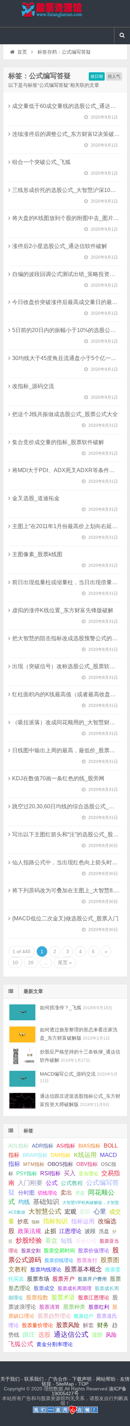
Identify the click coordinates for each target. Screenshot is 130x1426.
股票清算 (49, 1307)
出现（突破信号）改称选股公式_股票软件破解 (69, 666)
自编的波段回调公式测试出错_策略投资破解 (66, 274)
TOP (83, 1384)
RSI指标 (50, 1173)
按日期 (96, 76)
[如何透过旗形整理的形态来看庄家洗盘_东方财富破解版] (22, 1034)
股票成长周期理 (75, 1288)
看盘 (51, 1240)
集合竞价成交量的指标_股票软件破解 (58, 442)
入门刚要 (30, 1182)
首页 (22, 52)
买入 (70, 1173)
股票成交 (44, 1288)
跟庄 (29, 1334)
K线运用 (85, 1154)
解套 (88, 1325)
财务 (103, 1325)
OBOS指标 (60, 1164)
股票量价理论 (37, 1325)
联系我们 (34, 1379)
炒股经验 (29, 1240)
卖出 (66, 1192)
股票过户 (83, 1316)
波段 (90, 1231)
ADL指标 (18, 1146)
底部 (84, 1211)
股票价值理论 (93, 1250)
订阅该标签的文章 (23, 82)
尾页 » (65, 962)
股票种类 (74, 1307)
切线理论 (47, 1193)
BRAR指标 (35, 1155)
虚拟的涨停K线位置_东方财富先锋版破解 (62, 610)
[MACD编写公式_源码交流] (22, 1078)
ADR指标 (42, 1146)
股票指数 (37, 1297)
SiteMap (65, 1384)
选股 (44, 1334)
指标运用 (83, 1221)
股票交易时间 (59, 1250)
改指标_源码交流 (33, 386)
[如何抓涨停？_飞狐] (22, 1012)
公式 (52, 1183)
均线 (24, 1202)
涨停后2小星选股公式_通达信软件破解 (59, 246)
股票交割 (31, 1250)
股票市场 (38, 1279)
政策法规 (29, 1231)
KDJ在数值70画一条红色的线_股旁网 (58, 778)
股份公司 (86, 1241)
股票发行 (87, 1260)
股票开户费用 (92, 1279)
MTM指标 (33, 1164)
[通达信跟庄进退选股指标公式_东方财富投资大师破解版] (22, 1101)
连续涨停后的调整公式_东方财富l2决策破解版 (68, 134)
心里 (100, 1211)
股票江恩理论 (93, 1297)
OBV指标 (87, 1164)
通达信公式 (71, 1334)
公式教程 (72, 1183)
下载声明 (82, 1379)
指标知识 (55, 1221)
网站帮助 (105, 1379)
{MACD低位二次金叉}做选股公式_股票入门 (65, 918)
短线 (66, 1240)
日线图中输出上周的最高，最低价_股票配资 (66, 750)
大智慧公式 (44, 1211)
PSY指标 (26, 1173)
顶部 (97, 1335)
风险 (111, 1335)
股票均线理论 (45, 1269)
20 (31, 962)
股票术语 (63, 1297)
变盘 (80, 1193)
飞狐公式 (20, 1344)
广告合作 (58, 1379)
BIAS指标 (89, 1146)
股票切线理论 (58, 1260)
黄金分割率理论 (54, 1344)
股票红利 (98, 1307)
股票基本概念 (83, 1269)
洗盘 (104, 1231)
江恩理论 (70, 1231)
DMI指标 (61, 1155)
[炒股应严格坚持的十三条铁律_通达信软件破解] (22, 1056)
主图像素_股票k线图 (37, 554)
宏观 (70, 1211)
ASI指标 (66, 1146)
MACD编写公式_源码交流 (68, 1074)
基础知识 (46, 1201)
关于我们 (10, 1379)
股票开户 (63, 1279)
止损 (50, 1231)
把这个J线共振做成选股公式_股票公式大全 (65, 414)
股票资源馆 (65, 13)
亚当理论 (88, 1173)
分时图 (26, 1192)
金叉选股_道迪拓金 (36, 498)
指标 (36, 1222)
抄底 (22, 1221)
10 (15, 962)
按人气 (114, 76)
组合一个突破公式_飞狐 (41, 162)
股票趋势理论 (54, 1316)
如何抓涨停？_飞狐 (60, 1007)
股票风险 (68, 1325)
